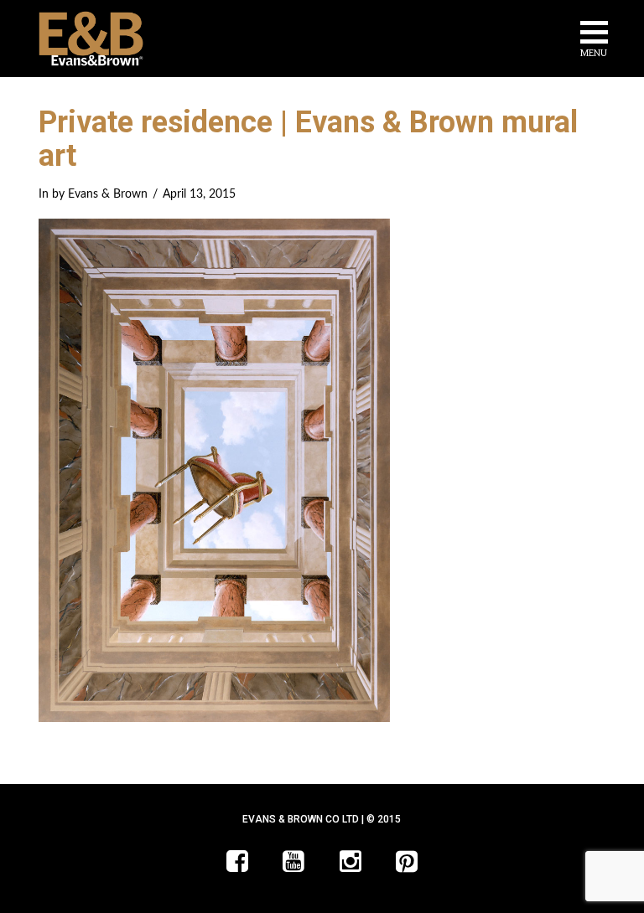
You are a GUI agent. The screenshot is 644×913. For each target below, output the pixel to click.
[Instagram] (350, 861)
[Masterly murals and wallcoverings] (91, 38)
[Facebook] (237, 861)
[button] (594, 42)
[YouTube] (293, 861)
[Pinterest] (406, 861)
